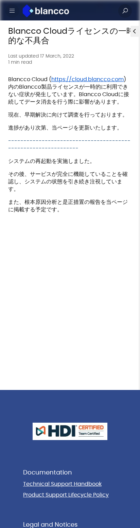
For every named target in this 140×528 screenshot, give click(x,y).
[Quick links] (67, 11)
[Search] (125, 11)
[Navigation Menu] (12, 11)
